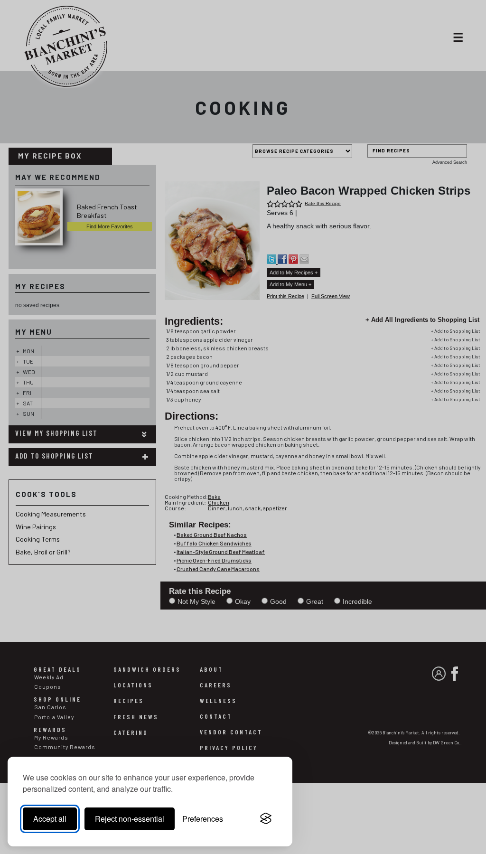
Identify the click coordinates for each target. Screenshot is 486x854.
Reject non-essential (129, 818)
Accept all (49, 818)
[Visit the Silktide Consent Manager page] (265, 818)
